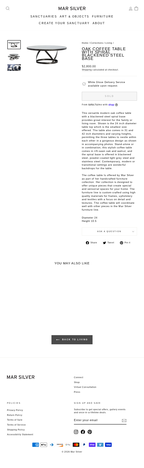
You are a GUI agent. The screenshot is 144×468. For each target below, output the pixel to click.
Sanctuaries (43, 16)
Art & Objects (74, 16)
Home (85, 43)
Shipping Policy (16, 430)
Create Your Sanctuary (64, 23)
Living (108, 43)
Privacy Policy (15, 410)
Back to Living (74, 339)
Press (77, 392)
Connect (78, 377)
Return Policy (14, 415)
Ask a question (109, 231)
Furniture (103, 16)
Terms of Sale (14, 420)
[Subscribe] (124, 420)
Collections (96, 43)
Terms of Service (16, 425)
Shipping (87, 70)
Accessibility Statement (20, 434)
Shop (77, 382)
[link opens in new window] (76, 432)
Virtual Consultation (85, 387)
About (99, 23)
